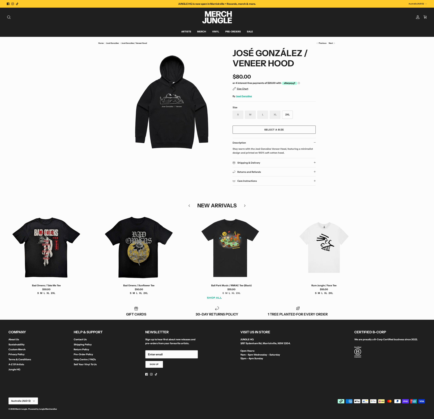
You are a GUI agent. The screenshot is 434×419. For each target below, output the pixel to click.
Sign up (154, 364)
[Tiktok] (17, 4)
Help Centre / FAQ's (85, 359)
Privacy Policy (16, 354)
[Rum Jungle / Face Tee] (324, 247)
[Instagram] (12, 4)
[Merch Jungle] (217, 17)
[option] (171, 101)
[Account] (417, 17)
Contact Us (80, 339)
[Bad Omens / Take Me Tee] (46, 247)
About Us (13, 339)
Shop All (214, 297)
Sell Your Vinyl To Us (85, 364)
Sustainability (16, 344)
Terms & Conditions (19, 359)
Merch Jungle (21, 409)
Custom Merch (17, 349)
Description (239, 142)
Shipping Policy (83, 344)
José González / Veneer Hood (134, 43)
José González (112, 43)
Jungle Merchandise (48, 409)
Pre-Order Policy (83, 354)
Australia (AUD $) (416, 4)
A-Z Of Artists (16, 364)
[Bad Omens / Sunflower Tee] (139, 247)
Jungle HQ (14, 369)
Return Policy (81, 349)
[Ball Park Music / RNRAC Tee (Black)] (231, 247)
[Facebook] (8, 4)
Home (101, 43)
